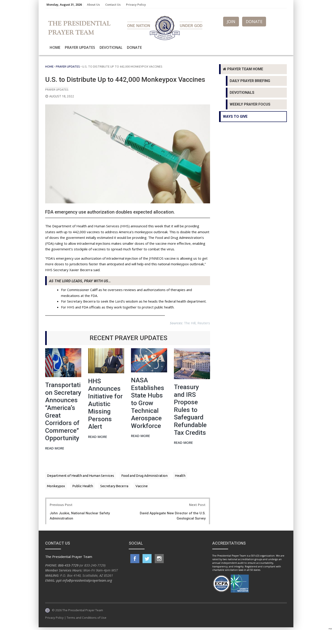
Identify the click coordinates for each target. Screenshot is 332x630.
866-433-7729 (68, 565)
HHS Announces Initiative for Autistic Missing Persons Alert (105, 403)
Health (180, 475)
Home (55, 47)
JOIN (231, 21)
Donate (134, 47)
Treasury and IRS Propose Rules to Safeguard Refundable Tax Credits (190, 409)
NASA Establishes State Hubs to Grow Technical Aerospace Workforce (147, 403)
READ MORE (54, 448)
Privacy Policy (136, 4)
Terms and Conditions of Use (86, 618)
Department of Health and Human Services (80, 475)
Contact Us (113, 4)
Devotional (111, 47)
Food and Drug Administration (144, 475)
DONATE (254, 21)
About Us (93, 4)
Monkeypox (56, 486)
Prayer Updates (80, 47)
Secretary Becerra (114, 486)
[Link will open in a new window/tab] (134, 558)
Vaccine (142, 486)
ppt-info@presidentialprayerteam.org (84, 580)
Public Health (82, 486)
